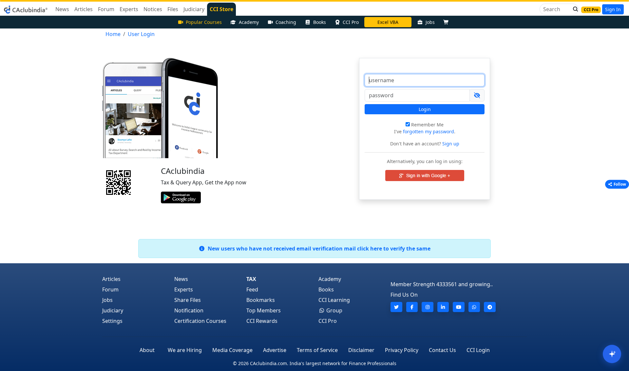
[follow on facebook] (412, 307)
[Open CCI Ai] (612, 354)
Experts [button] (129, 9)
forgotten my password (428, 131)
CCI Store (221, 9)
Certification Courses (200, 321)
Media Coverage (232, 350)
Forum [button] (106, 9)
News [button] (62, 9)
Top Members (263, 310)
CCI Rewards (261, 321)
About (147, 350)
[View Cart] (447, 22)
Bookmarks (260, 300)
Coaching (286, 22)
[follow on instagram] (427, 307)
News (181, 279)
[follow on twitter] (396, 307)
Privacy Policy (401, 350)
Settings (112, 321)
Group (333, 310)
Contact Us (442, 350)
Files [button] (172, 9)
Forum (110, 289)
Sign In (613, 9)
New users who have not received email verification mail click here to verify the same (317, 248)
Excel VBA (387, 22)
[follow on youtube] (459, 307)
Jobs (430, 22)
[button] (573, 9)
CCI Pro (351, 22)
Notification (188, 310)
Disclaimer (361, 350)
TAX (251, 279)
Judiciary (112, 310)
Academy (249, 22)
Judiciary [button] (193, 9)
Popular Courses (204, 22)
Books (319, 22)
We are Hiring (185, 350)
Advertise (274, 350)
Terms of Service (317, 350)
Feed (252, 289)
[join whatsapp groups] (474, 307)
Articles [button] (83, 9)
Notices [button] (152, 9)
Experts (183, 289)
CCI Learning (334, 300)
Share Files (187, 300)
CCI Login (478, 350)
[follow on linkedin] (443, 307)
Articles (111, 279)
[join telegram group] (490, 307)
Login (425, 109)
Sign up (450, 143)
